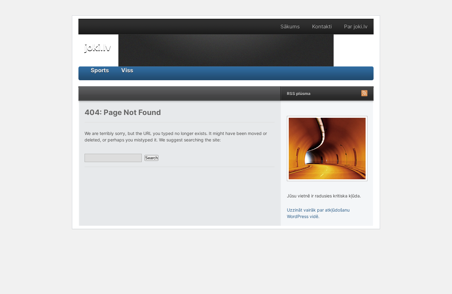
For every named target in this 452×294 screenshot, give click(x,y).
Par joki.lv (355, 26)
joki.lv (98, 47)
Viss (127, 70)
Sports (100, 70)
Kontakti (322, 26)
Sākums (290, 26)
